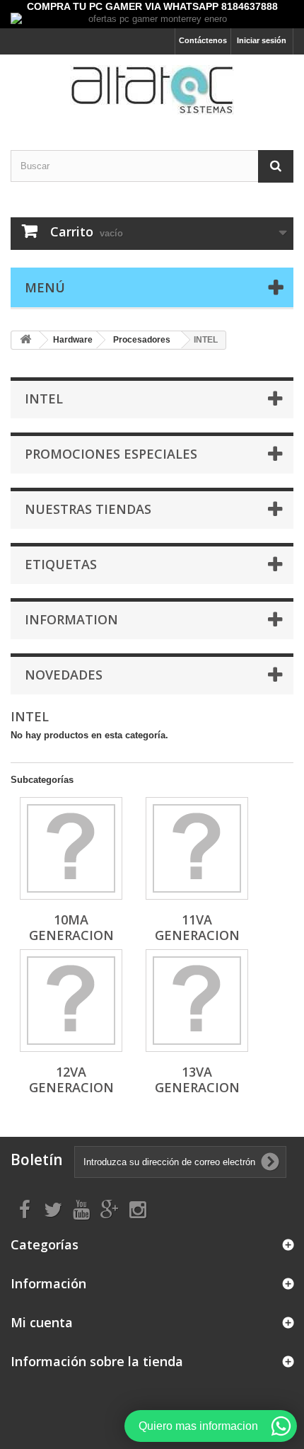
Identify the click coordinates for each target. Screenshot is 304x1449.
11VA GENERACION (197, 927)
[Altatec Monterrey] (152, 90)
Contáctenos (203, 40)
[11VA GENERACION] (197, 848)
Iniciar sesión (261, 40)
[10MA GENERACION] (71, 848)
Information (71, 619)
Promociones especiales (111, 453)
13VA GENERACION (197, 1079)
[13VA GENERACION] (197, 1000)
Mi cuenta (42, 1322)
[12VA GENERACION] (71, 1000)
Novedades (64, 674)
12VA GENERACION (71, 1079)
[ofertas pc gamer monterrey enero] (152, 20)
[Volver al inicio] (25, 340)
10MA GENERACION (71, 927)
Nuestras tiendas (88, 508)
